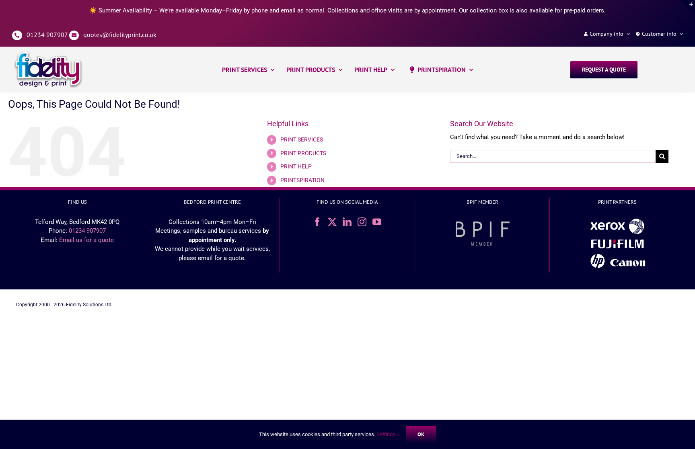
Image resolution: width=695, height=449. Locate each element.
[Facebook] (317, 221)
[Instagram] (362, 221)
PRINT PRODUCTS (303, 153)
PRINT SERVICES (301, 139)
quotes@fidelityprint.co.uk (119, 35)
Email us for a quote (86, 240)
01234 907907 (47, 35)
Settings (386, 434)
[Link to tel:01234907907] (17, 36)
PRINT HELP (296, 166)
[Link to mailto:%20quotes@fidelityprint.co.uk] (74, 36)
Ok (420, 434)
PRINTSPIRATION (302, 180)
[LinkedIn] (347, 221)
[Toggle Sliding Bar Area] (688, 7)
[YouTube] (376, 221)
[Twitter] (332, 221)
